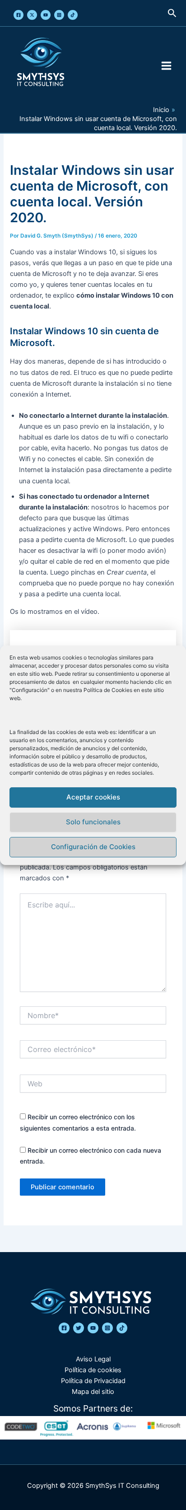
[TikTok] (73, 15)
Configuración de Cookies (93, 846)
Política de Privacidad (93, 1381)
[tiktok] (121, 1328)
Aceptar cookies (93, 797)
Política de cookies (93, 1370)
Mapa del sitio (93, 1392)
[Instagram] (59, 15)
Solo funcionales (93, 822)
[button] (172, 13)
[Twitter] (32, 15)
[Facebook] (18, 15)
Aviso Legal (93, 1359)
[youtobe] (93, 1328)
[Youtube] (46, 15)
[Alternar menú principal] (166, 65)
